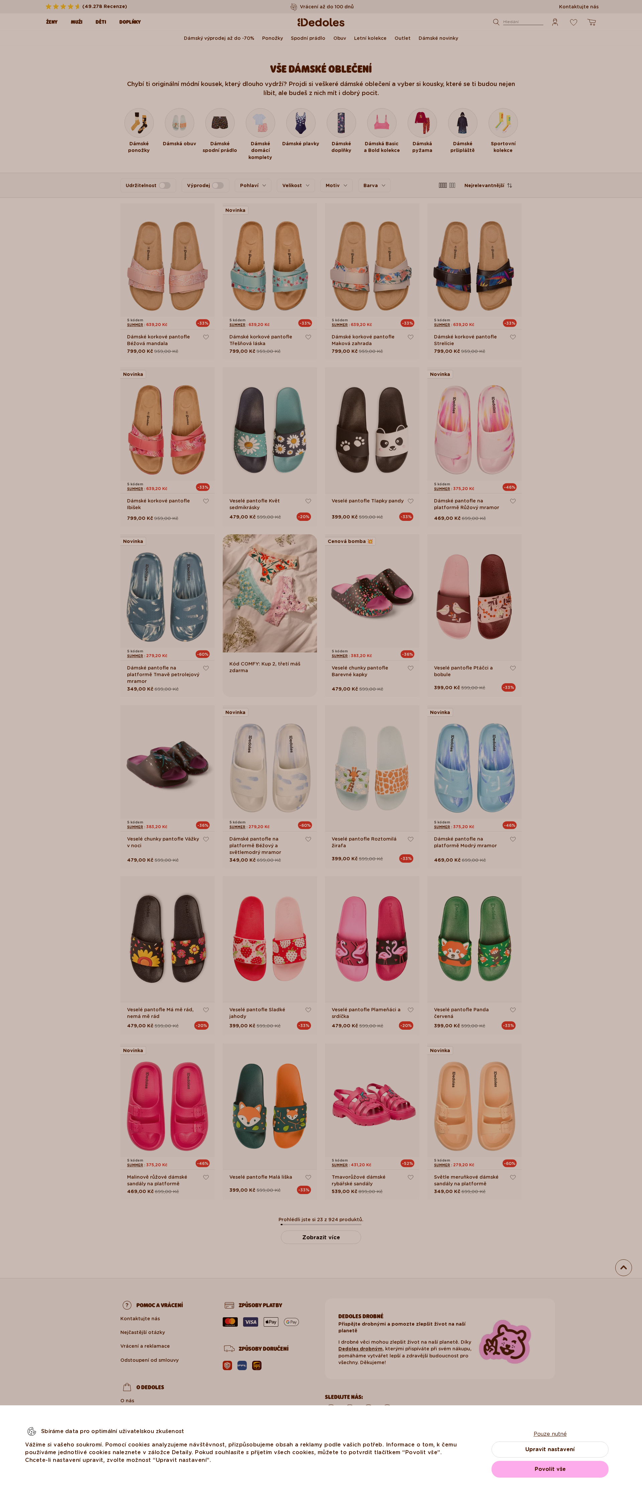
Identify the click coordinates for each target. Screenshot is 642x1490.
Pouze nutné (550, 1434)
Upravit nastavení (550, 1449)
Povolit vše (550, 1469)
